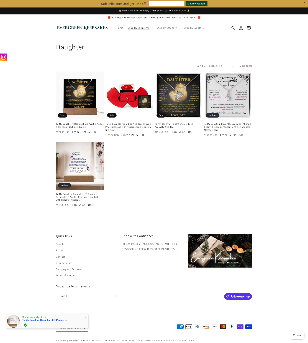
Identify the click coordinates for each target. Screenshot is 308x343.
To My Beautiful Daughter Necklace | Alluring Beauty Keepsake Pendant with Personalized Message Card (227, 127)
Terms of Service (65, 275)
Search (60, 244)
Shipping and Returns (68, 269)
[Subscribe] (116, 296)
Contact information (166, 340)
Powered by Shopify (92, 340)
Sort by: (201, 65)
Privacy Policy (63, 263)
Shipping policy (186, 340)
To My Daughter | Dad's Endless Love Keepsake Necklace (174, 125)
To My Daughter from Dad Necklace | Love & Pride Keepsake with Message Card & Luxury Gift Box (128, 127)
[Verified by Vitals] (25, 324)
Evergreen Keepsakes (73, 340)
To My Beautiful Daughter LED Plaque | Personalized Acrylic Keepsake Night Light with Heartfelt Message (78, 197)
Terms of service (145, 340)
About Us (61, 250)
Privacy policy (111, 340)
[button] (139, 28)
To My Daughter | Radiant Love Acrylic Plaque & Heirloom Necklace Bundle (80, 125)
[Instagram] (3, 57)
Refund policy (128, 340)
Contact (60, 256)
